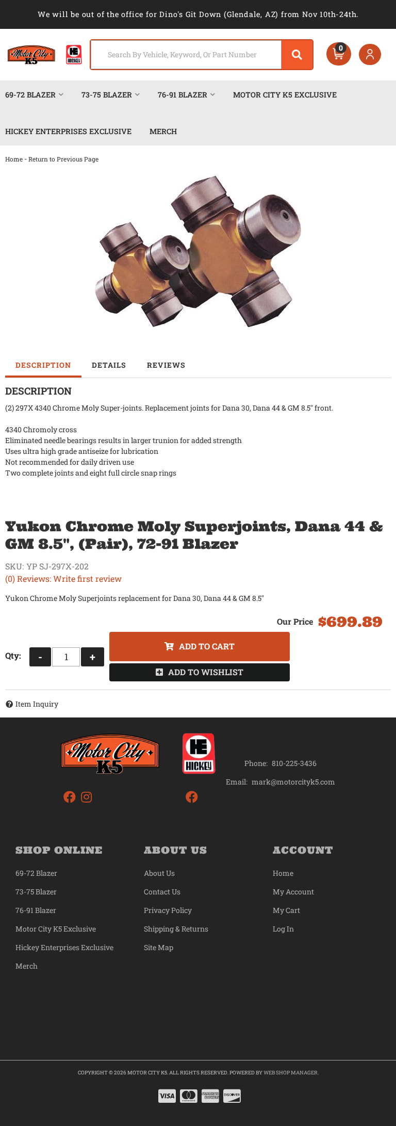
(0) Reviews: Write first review (63, 578)
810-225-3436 (294, 763)
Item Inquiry (36, 704)
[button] (201, 54)
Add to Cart (207, 646)
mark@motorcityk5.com (293, 782)
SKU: (14, 566)
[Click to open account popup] (370, 54)
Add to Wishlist (205, 671)
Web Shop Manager (290, 1072)
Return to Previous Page (63, 159)
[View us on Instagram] (86, 797)
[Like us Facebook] (69, 797)
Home (14, 159)
